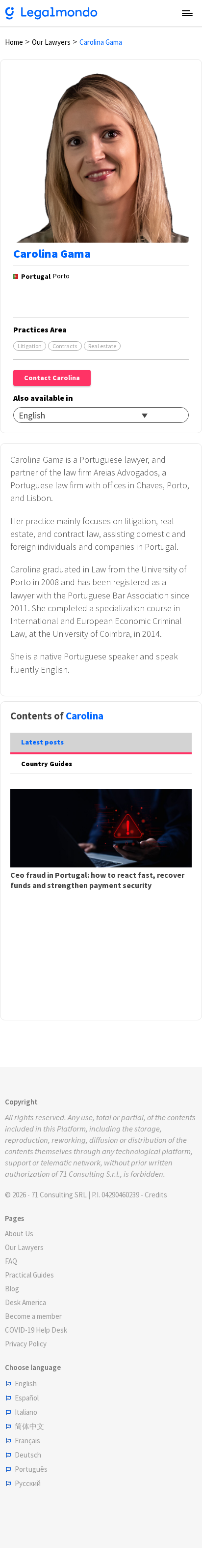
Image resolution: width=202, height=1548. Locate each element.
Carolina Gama (100, 42)
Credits (156, 1194)
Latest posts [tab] (42, 742)
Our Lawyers (51, 42)
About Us (19, 1233)
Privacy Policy (26, 1343)
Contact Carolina (52, 377)
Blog (12, 1288)
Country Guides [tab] (46, 763)
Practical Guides (29, 1275)
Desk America (25, 1302)
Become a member (33, 1316)
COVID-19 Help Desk (36, 1330)
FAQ (11, 1261)
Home (14, 42)
